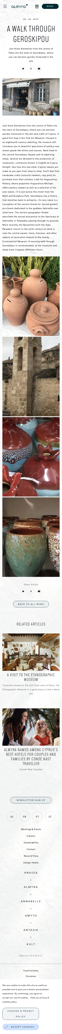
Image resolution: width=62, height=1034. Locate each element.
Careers (31, 835)
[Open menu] (7, 6)
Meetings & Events (31, 829)
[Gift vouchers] (36, 6)
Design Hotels (31, 862)
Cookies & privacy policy (20, 1014)
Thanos (35, 955)
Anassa (31, 872)
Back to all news (31, 604)
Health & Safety (31, 970)
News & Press (31, 855)
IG (11, 816)
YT (37, 816)
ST (50, 816)
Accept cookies (22, 1027)
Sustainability (31, 842)
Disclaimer (31, 976)
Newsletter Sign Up (31, 800)
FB (24, 816)
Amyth (31, 915)
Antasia (31, 929)
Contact (31, 849)
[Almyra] (19, 6)
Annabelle (31, 901)
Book (50, 6)
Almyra (31, 887)
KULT (31, 944)
